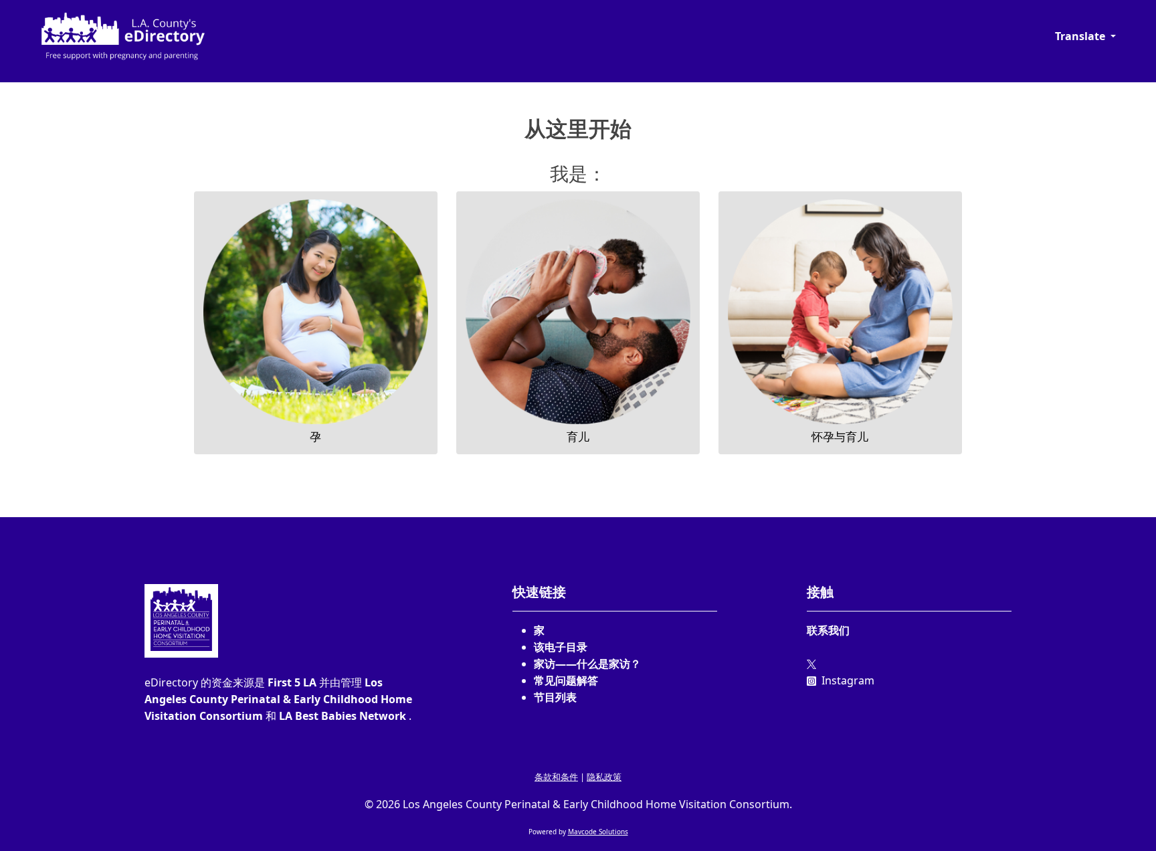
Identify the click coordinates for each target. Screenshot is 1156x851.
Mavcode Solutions (598, 831)
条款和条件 (556, 777)
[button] (1085, 36)
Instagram (846, 680)
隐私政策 (604, 777)
